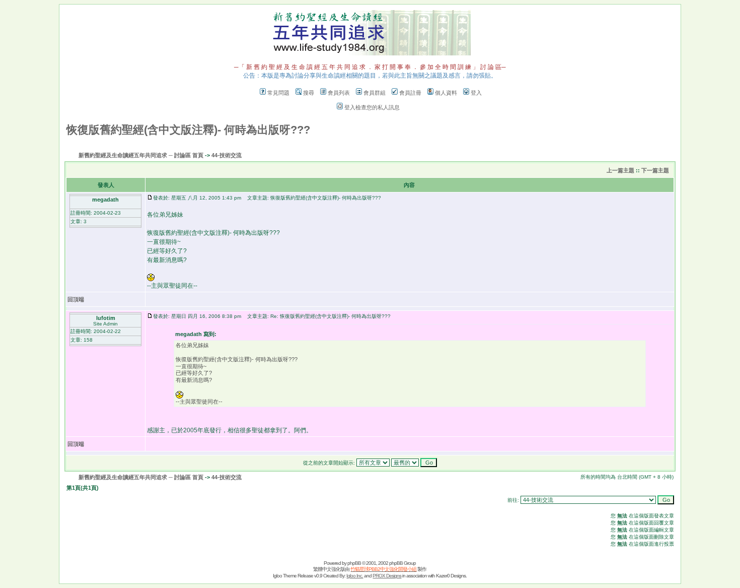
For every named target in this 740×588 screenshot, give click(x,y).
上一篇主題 (620, 170)
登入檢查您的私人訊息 (372, 107)
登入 (476, 93)
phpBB (354, 563)
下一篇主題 (655, 170)
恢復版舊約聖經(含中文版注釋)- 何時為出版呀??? (188, 129)
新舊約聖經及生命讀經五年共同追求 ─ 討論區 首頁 (141, 155)
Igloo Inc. (354, 575)
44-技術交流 (226, 155)
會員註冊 (410, 93)
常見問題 (278, 93)
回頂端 (75, 299)
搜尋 (308, 93)
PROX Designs (387, 575)
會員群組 (374, 93)
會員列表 (339, 93)
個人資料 (446, 93)
